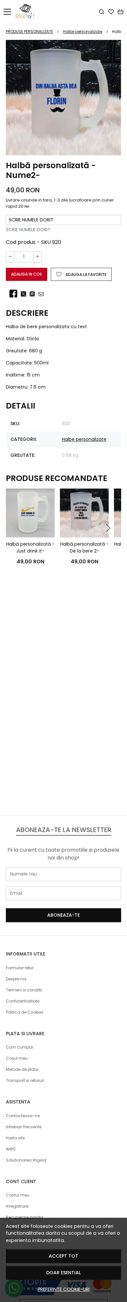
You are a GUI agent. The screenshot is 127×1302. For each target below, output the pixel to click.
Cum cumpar (19, 1047)
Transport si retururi (25, 1080)
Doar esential (63, 1272)
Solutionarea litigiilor (26, 1160)
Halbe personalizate (82, 31)
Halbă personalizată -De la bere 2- (84, 547)
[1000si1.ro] (26, 12)
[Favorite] (111, 12)
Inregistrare (17, 1206)
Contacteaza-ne (23, 1115)
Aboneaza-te (63, 915)
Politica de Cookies (24, 1012)
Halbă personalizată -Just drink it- (30, 547)
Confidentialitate (22, 1001)
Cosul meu (17, 1058)
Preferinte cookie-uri (64, 1289)
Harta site (15, 1138)
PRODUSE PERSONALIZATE (29, 31)
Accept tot (63, 1256)
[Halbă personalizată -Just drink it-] (30, 513)
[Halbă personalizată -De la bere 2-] (84, 513)
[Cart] (120, 12)
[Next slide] (108, 528)
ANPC (11, 1149)
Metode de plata (22, 1069)
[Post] (25, 294)
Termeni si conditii (24, 990)
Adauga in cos (26, 274)
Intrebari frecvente (23, 1127)
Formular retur (20, 968)
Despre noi (16, 979)
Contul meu (17, 1195)
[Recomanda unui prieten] (42, 294)
